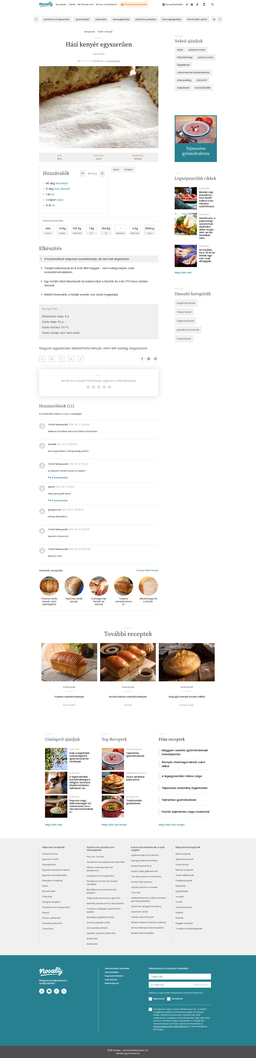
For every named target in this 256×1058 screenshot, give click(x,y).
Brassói (45, 912)
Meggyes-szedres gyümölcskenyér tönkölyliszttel (185, 752)
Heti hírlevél (177, 998)
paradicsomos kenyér (188, 329)
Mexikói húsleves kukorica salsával (148, 922)
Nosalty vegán (187, 705)
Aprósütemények (184, 859)
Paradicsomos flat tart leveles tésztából (102, 883)
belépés (66, 413)
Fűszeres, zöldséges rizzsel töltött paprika (104, 910)
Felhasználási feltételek (117, 968)
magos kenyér (184, 311)
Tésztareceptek (184, 907)
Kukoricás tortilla (139, 911)
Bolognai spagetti (51, 901)
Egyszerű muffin (50, 859)
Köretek (179, 917)
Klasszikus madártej (52, 880)
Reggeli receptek (184, 923)
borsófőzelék (203, 87)
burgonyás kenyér (186, 303)
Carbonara (47, 928)
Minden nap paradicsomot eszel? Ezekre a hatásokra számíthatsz (206, 199)
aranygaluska (121, 19)
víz (53, 205)
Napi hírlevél (158, 998)
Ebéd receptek (183, 853)
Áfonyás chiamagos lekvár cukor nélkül (183, 764)
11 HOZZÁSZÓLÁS (113, 61)
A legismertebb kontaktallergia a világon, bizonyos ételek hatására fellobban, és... (79, 782)
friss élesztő (62, 189)
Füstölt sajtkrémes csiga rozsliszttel (185, 812)
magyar (128, 169)
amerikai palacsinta (136, 773)
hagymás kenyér (185, 320)
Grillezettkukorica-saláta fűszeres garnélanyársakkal (148, 899)
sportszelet (82, 19)
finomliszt (62, 183)
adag (94, 173)
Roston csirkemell (51, 917)
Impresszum (111, 979)
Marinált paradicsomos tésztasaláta (105, 903)
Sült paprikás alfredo (97, 927)
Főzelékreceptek (184, 880)
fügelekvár (183, 65)
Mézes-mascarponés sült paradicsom (100, 869)
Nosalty (128, 705)
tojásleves (183, 87)
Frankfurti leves (50, 853)
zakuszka (101, 19)
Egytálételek (182, 891)
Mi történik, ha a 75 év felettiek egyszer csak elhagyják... (207, 255)
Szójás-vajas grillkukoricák (144, 871)
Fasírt (45, 885)
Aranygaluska (49, 864)
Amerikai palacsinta (52, 923)
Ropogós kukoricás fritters (144, 860)
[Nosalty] (46, 4)
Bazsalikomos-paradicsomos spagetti (101, 891)
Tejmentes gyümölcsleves (135, 754)
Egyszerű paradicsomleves (56, 869)
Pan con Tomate (95, 856)
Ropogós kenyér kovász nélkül (187, 696)
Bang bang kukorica (141, 865)
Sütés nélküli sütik (185, 875)
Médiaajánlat (112, 983)
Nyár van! (204, 214)
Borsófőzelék (48, 891)
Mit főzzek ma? (86, 4)
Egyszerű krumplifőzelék (54, 875)
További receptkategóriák (189, 928)
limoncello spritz (197, 19)
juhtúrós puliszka (146, 19)
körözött (202, 80)
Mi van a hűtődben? (106, 4)
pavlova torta (197, 49)
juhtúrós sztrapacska (56, 19)
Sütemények (182, 864)
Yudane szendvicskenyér (69, 696)
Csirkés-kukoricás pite (142, 917)
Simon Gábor (69, 705)
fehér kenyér (105, 31)
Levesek (180, 896)
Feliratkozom (201, 984)
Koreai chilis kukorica (141, 881)
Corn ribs (135, 892)
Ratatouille (92, 943)
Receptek (61, 4)
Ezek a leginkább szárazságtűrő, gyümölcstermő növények (79, 757)
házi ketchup (184, 57)
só (52, 194)
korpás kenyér (184, 338)
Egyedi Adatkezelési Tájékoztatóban (170, 1026)
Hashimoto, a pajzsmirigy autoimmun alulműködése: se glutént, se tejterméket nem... (207, 228)
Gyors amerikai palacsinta (135, 778)
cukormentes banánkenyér (193, 72)
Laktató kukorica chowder (144, 887)
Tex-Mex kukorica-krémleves (146, 876)
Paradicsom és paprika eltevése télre (106, 862)
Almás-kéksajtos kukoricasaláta (147, 927)
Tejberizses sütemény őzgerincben (185, 788)
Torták (179, 901)
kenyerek (89, 31)
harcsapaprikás (171, 19)
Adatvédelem (112, 972)
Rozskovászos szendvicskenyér (128, 696)
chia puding (184, 80)
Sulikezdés (204, 188)
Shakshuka (92, 938)
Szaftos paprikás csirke (98, 922)
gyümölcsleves (134, 749)
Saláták (179, 912)
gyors (116, 169)
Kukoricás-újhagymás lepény (146, 906)
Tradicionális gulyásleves (134, 802)
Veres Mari (98, 54)
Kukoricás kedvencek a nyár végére (148, 849)
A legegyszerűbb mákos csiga (182, 776)
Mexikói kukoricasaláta (142, 933)
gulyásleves (132, 796)
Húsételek (181, 885)
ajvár (180, 49)
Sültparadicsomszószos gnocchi (103, 898)
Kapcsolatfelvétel (114, 975)
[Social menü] (192, 4)
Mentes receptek (184, 869)
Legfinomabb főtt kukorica (145, 855)
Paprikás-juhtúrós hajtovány (101, 933)
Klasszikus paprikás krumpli (100, 917)
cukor (60, 200)
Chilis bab (47, 896)
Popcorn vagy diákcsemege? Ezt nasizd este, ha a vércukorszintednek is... (81, 806)
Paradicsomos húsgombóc (56, 907)
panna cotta (205, 57)
